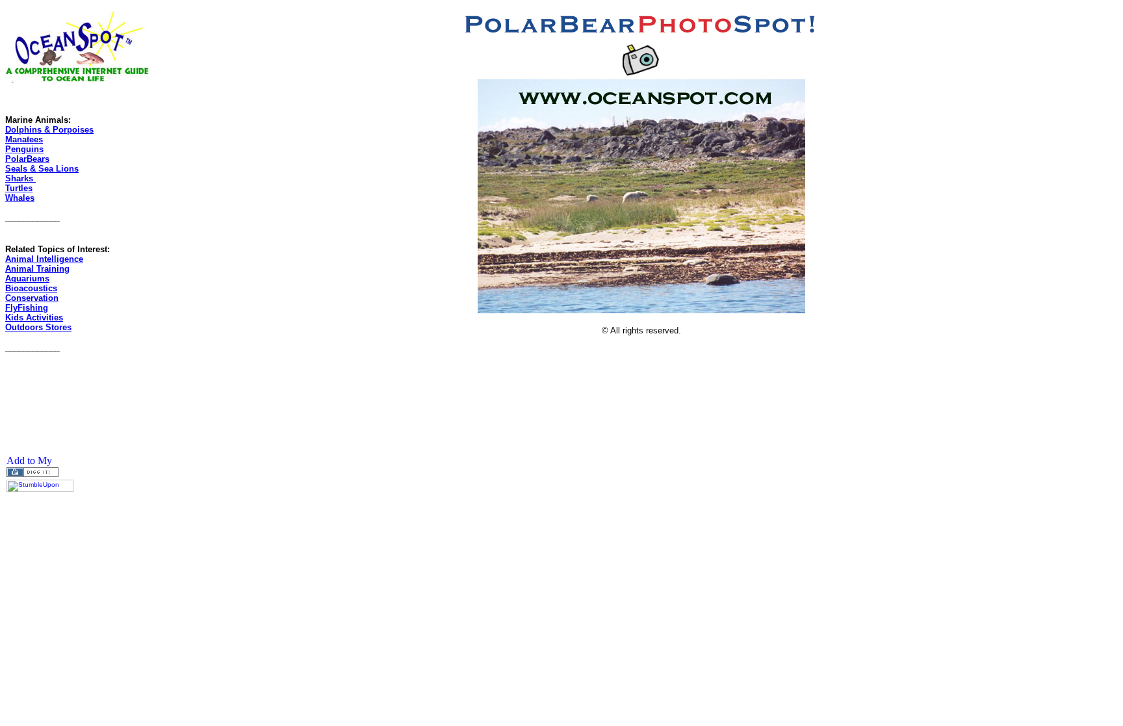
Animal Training (37, 269)
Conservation (31, 298)
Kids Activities (34, 317)
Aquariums (27, 278)
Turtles (18, 188)
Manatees (24, 139)
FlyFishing (26, 308)
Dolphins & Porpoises (49, 130)
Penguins (24, 149)
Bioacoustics (31, 288)
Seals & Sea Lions (42, 169)
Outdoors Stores (38, 327)
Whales (19, 198)
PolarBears (27, 159)
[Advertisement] (44, 392)
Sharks (20, 178)
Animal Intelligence (44, 259)
